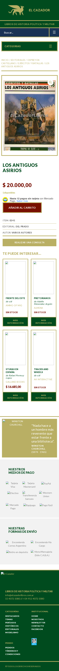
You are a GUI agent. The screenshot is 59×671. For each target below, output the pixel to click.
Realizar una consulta (29, 242)
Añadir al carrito (22, 207)
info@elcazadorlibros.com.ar (19, 595)
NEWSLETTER (38, 622)
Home (34, 616)
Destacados (12, 616)
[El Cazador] (29, 9)
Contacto (37, 626)
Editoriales (18, 60)
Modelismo (11, 632)
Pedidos (9, 647)
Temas (8, 619)
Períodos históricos (11, 624)
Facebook (37, 629)
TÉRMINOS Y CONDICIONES (12, 652)
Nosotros (37, 619)
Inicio (5, 60)
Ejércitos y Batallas (30, 63)
